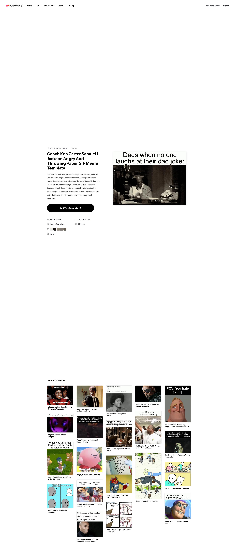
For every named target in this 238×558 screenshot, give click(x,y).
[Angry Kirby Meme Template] (90, 460)
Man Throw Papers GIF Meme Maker (118, 450)
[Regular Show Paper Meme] (148, 476)
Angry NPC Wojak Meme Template (58, 511)
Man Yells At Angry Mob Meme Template (118, 531)
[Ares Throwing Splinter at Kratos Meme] (90, 427)
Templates (57, 148)
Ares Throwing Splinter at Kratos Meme (87, 441)
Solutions (48, 6)
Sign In (226, 5)
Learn (60, 6)
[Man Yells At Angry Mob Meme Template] (119, 515)
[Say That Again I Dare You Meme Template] (90, 396)
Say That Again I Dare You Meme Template (87, 411)
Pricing (71, 5)
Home (49, 148)
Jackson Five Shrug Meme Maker (117, 415)
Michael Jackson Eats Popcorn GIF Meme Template (60, 408)
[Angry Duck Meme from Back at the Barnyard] (60, 458)
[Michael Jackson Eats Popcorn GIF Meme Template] (60, 395)
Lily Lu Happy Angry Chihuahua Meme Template (89, 505)
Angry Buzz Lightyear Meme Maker (176, 522)
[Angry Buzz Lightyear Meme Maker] (178, 506)
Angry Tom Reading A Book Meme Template (117, 496)
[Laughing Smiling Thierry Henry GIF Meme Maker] (90, 524)
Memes (65, 148)
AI (38, 6)
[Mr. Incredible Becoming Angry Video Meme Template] (178, 404)
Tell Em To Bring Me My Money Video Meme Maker (148, 447)
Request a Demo (213, 5)
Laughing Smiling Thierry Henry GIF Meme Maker (87, 540)
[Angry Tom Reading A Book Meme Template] (119, 474)
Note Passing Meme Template (177, 488)
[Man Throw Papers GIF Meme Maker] (119, 434)
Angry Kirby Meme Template (88, 475)
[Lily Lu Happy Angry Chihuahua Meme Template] (90, 491)
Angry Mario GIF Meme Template (57, 436)
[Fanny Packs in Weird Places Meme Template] (148, 394)
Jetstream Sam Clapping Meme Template (177, 456)
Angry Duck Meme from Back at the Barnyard (59, 478)
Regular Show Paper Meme (147, 501)
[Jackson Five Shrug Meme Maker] (119, 399)
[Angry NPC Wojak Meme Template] (60, 496)
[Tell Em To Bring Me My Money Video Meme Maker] (148, 427)
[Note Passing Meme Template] (178, 474)
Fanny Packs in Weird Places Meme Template (147, 405)
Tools (29, 6)
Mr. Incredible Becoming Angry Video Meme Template (177, 425)
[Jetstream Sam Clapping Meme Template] (178, 442)
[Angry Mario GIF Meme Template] (60, 423)
